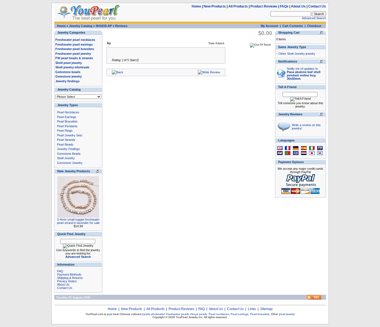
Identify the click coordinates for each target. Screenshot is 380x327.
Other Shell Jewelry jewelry (296, 53)
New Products (215, 6)
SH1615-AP (104, 26)
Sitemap (266, 309)
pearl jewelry (287, 314)
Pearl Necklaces (68, 112)
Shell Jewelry (66, 158)
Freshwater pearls (177, 314)
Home (196, 6)
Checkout (314, 26)
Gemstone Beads (69, 153)
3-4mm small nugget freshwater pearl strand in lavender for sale (78, 221)
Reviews (121, 26)
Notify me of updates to (303, 73)
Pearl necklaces (219, 314)
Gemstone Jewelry (70, 162)
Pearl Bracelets (67, 121)
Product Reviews (263, 6)
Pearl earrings (239, 314)
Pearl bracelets (259, 314)
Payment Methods (69, 274)
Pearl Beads (65, 144)
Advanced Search (314, 18)
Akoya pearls (198, 314)
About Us (298, 6)
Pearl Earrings (66, 117)
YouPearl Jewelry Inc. (189, 317)
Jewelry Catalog (80, 26)
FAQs (284, 6)
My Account (269, 26)
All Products (238, 6)
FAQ (60, 271)
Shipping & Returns (70, 277)
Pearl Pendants (67, 126)
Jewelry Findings (68, 149)
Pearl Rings (65, 130)
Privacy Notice (67, 281)
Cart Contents (292, 26)
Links (252, 309)
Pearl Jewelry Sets (69, 135)
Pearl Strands (66, 139)
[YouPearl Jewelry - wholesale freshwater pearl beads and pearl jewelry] (314, 298)
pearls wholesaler (153, 314)
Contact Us (317, 6)
